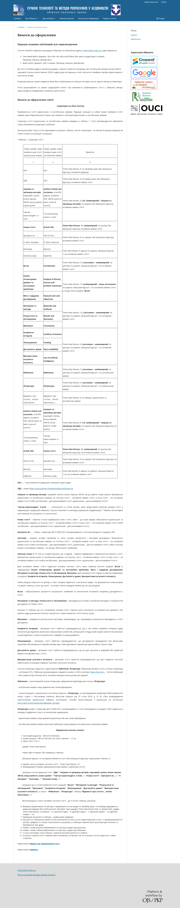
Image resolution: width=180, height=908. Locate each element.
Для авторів (48, 18)
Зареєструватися (151, 2)
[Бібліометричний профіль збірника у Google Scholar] (144, 77)
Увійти (163, 2)
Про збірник (31, 18)
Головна (17, 18)
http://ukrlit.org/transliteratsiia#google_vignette (39, 703)
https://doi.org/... (97, 672)
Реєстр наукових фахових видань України (36, 875)
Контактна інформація (88, 18)
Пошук (161, 18)
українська (136, 39)
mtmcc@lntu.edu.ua (92, 50)
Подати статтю (109, 18)
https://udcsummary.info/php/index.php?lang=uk (51, 488)
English (134, 35)
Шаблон (34, 849)
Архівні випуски (67, 18)
